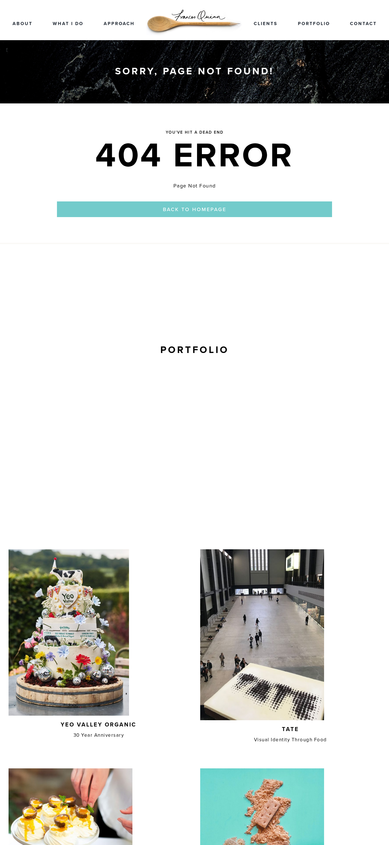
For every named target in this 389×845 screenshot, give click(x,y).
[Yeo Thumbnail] (69, 551)
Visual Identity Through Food (290, 739)
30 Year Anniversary (98, 735)
